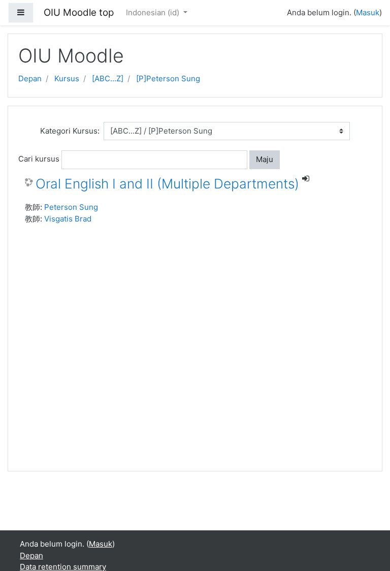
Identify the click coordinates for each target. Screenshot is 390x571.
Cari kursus (38, 159)
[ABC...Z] (107, 78)
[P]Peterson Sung (168, 78)
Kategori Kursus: (70, 131)
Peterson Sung (71, 207)
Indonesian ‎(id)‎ (153, 12)
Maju (264, 159)
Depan (30, 78)
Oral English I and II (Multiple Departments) (167, 184)
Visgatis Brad (67, 219)
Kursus (66, 78)
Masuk (367, 12)
